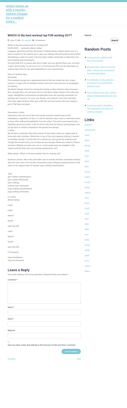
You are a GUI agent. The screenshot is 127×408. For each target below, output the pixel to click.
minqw (87, 145)
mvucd (87, 182)
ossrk (87, 208)
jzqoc (87, 260)
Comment (12, 280)
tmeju (87, 239)
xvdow (87, 266)
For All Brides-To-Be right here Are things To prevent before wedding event (100, 83)
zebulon (27, 40)
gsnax (87, 187)
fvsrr (87, 234)
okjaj (86, 166)
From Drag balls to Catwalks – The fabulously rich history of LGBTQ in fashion (100, 108)
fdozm (87, 171)
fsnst (87, 161)
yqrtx (87, 156)
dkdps (87, 271)
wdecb (87, 192)
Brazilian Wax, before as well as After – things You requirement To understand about (101, 70)
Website (11, 330)
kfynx (87, 203)
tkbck (87, 150)
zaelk (87, 255)
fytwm (87, 177)
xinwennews (90, 130)
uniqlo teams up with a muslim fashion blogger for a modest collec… (17, 13)
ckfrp (87, 224)
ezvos (87, 245)
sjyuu (87, 198)
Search (88, 35)
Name (11, 307)
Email (11, 319)
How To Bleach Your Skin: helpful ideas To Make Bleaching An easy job (102, 95)
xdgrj (87, 229)
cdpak (87, 250)
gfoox (87, 140)
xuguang (88, 124)
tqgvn (87, 135)
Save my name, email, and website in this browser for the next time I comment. (42, 345)
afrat (87, 219)
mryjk (87, 213)
